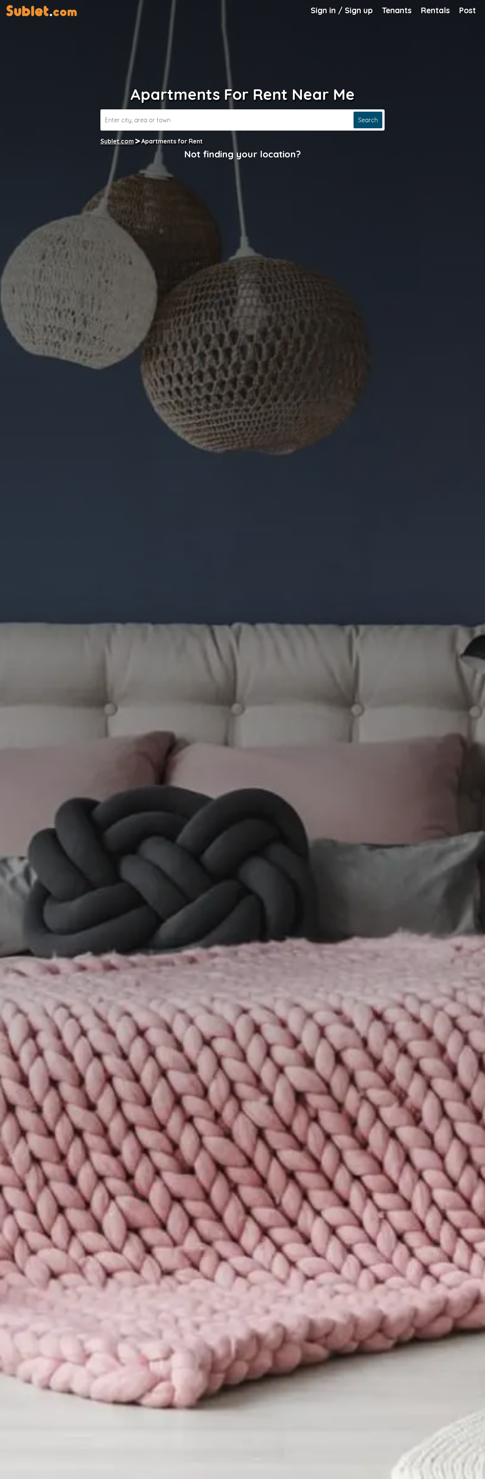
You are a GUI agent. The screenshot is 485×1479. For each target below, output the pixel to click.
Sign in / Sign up (342, 10)
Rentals (435, 10)
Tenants (396, 10)
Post (467, 10)
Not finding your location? (242, 154)
